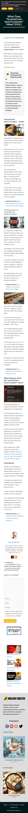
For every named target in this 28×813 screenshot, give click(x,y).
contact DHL (8, 509)
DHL (12, 562)
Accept (4, 8)
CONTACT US (14, 807)
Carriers (8, 562)
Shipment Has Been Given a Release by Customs (13, 454)
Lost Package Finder (14, 795)
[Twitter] (12, 557)
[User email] (15, 557)
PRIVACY (22, 805)
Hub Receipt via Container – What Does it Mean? (13, 287)
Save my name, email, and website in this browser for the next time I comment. (14, 613)
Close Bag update (17, 149)
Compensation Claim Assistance (14, 760)
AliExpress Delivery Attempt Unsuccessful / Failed (14, 683)
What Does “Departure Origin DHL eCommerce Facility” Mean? (15, 203)
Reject (10, 8)
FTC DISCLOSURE (13, 805)
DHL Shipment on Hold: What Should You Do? (13, 371)
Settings (17, 8)
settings (16, 6)
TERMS (5, 805)
